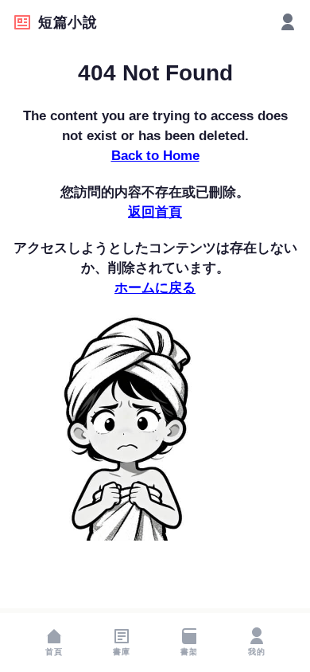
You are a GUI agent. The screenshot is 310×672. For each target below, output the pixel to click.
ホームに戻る (155, 287)
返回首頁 (155, 212)
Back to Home (155, 155)
